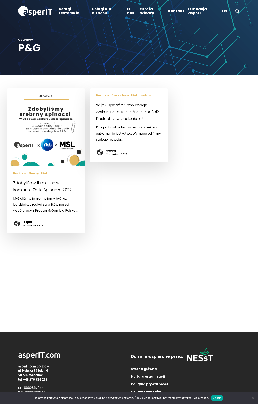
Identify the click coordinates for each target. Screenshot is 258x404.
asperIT (29, 222)
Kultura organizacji (148, 376)
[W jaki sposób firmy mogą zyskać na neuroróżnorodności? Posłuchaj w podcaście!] (129, 125)
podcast (146, 95)
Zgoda (217, 397)
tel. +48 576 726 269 (32, 379)
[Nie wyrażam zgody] (253, 398)
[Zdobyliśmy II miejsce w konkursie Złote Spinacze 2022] (46, 160)
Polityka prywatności (149, 384)
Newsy (34, 173)
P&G (44, 173)
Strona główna (144, 369)
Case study (120, 95)
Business (20, 173)
